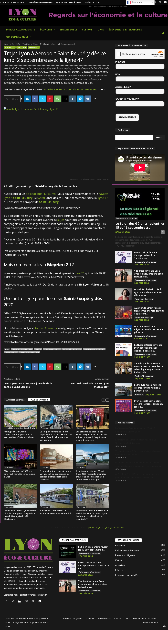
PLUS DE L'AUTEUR (39, 400)
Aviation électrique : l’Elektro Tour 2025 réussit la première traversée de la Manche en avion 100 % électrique (91, 475)
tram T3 (79, 273)
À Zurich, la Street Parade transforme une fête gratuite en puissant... (149, 310)
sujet (60, 220)
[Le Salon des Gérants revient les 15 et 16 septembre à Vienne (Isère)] (140, 204)
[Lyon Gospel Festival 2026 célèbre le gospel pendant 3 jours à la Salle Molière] (123, 405)
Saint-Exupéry (49, 202)
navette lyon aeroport (94, 349)
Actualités (16, 44)
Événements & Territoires (125, 29)
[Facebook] (35, 98)
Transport (34, 47)
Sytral (41, 198)
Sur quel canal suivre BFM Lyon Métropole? (90, 385)
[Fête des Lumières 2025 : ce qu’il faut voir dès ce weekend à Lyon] (20, 456)
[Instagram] (13, 601)
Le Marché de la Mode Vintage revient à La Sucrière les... (146, 255)
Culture (87, 29)
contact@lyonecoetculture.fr (33, 595)
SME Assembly (68, 29)
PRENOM (120, 62)
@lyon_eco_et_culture (106, 527)
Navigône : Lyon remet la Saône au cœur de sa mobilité (55, 512)
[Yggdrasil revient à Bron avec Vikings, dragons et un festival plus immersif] (123, 275)
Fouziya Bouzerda (46, 328)
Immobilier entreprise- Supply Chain (20, 428)
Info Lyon (22, 47)
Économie (46, 29)
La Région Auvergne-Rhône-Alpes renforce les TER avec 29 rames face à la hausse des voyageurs (55, 435)
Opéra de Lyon (92, 2)
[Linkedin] (27, 98)
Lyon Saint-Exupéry (52, 349)
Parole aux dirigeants (20, 29)
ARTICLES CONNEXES (16, 400)
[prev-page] (103, 400)
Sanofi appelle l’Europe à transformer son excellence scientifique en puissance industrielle (148, 368)
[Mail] (155, 2)
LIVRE (100, 29)
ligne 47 (102, 198)
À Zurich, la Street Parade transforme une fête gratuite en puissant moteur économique (137, 476)
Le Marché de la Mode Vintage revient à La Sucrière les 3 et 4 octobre (135, 441)
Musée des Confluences (41, 2)
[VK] (87, 98)
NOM (117, 74)
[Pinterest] (50, 98)
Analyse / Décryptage (144, 317)
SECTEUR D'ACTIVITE (127, 99)
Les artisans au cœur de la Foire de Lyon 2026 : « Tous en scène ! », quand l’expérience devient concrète (91, 435)
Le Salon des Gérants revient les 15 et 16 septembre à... (140, 225)
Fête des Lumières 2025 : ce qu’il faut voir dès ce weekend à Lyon (19, 474)
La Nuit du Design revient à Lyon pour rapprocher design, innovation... (148, 347)
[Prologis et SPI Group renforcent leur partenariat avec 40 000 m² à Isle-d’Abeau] (20, 417)
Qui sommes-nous (17, 36)
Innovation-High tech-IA (126, 575)
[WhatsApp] (57, 98)
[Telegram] (80, 98)
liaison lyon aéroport (22, 349)
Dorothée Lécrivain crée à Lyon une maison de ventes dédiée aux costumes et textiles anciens (138, 464)
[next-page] (107, 400)
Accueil (6, 44)
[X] (160, 2)
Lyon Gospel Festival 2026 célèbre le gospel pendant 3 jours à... (148, 403)
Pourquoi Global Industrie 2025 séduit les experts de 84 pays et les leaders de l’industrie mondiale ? (92, 514)
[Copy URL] (95, 98)
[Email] (65, 98)
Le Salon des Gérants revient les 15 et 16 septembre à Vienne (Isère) (135, 430)
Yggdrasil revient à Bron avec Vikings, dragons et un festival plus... (148, 273)
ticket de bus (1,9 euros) (41, 194)
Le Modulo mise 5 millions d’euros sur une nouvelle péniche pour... (147, 387)
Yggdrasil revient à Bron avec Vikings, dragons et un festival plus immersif (138, 453)
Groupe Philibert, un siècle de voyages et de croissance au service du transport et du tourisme (55, 475)
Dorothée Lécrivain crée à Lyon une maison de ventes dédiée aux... (148, 292)
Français (136, 2)
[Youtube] (165, 2)
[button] (163, 33)
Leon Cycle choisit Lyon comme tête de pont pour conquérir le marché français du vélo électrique (20, 514)
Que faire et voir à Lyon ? (69, 2)
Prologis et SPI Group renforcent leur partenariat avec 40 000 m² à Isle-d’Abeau (19, 434)
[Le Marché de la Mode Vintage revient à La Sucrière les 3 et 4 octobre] (123, 257)
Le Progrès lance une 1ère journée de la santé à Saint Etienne (28, 385)
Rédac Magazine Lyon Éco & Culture (24, 89)
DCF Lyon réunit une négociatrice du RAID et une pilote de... (148, 329)
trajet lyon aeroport (29, 352)
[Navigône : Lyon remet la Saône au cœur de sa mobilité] (56, 496)
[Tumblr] (72, 98)
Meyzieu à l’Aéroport (72, 349)
